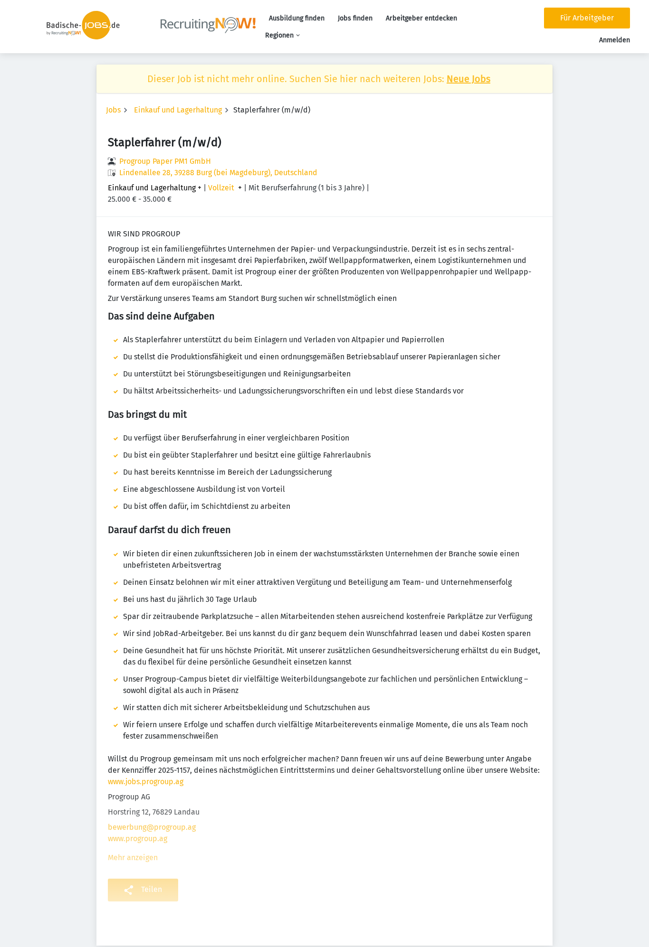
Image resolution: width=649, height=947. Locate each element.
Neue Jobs (468, 78)
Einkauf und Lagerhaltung (178, 109)
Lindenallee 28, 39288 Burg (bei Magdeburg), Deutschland (218, 172)
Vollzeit (221, 188)
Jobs (113, 109)
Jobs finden (355, 18)
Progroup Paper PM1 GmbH (165, 161)
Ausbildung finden (296, 18)
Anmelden (614, 40)
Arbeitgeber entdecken (421, 18)
